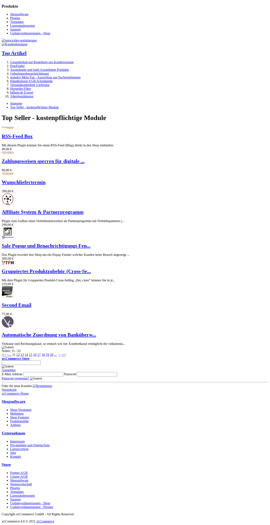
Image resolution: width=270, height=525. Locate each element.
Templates (17, 22)
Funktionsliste (19, 421)
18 (43, 354)
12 (18, 354)
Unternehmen (13, 433)
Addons (15, 425)
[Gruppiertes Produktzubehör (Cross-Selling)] (8, 263)
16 (34, 354)
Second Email (16, 305)
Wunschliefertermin (24, 182)
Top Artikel (14, 53)
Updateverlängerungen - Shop (30, 33)
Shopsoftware (19, 14)
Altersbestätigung (21, 96)
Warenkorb (9, 389)
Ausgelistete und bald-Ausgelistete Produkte (39, 70)
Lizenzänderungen (22, 25)
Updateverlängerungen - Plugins (31, 507)
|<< (4, 354)
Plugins (15, 18)
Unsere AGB (19, 476)
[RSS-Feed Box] (8, 128)
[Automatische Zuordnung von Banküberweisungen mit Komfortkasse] (8, 326)
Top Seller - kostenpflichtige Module (34, 107)
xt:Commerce (45, 521)
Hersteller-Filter (20, 88)
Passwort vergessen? (15, 378)
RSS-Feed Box (17, 136)
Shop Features (19, 417)
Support (15, 29)
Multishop (17, 413)
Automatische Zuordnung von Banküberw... (49, 334)
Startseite (16, 103)
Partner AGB (19, 473)
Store (6, 464)
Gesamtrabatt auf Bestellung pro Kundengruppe (42, 62)
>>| (63, 354)
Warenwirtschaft (21, 484)
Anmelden (9, 370)
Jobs (13, 453)
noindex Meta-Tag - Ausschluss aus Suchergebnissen (45, 77)
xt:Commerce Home (15, 393)
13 (22, 354)
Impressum (17, 441)
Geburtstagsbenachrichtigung (29, 73)
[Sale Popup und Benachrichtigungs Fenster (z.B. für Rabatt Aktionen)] (8, 237)
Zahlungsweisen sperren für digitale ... (43, 161)
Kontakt (15, 456)
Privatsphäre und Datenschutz (30, 445)
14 (26, 354)
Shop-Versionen (20, 410)
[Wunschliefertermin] (8, 174)
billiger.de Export (21, 92)
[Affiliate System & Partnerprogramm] (8, 204)
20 (51, 354)
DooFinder (17, 66)
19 (47, 354)
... (10, 354)
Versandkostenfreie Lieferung (29, 85)
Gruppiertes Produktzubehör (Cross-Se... (46, 271)
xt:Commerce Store (16, 358)
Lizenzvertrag (19, 449)
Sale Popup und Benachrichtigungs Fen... (46, 245)
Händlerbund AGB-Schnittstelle (31, 81)
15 (30, 354)
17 (39, 354)
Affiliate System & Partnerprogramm (43, 212)
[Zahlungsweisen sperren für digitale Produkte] (8, 153)
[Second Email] (8, 297)
